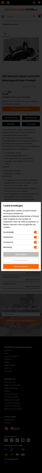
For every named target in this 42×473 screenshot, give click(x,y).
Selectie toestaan (21, 260)
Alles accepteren (21, 266)
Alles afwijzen (21, 254)
